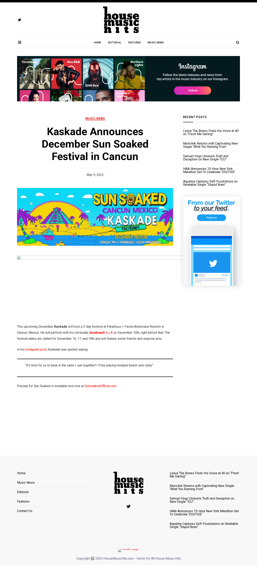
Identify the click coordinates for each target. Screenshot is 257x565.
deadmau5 (97, 333)
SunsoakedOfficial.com (100, 386)
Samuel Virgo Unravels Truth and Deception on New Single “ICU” (205, 158)
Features (134, 42)
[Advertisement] (211, 365)
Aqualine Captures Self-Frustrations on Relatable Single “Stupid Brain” (210, 183)
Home (97, 42)
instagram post (36, 349)
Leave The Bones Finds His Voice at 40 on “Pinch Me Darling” (211, 132)
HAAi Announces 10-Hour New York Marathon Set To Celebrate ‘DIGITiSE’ (209, 170)
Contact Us (24, 511)
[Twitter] (128, 506)
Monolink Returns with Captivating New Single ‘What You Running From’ (210, 145)
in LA (109, 333)
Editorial (114, 42)
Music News (156, 42)
